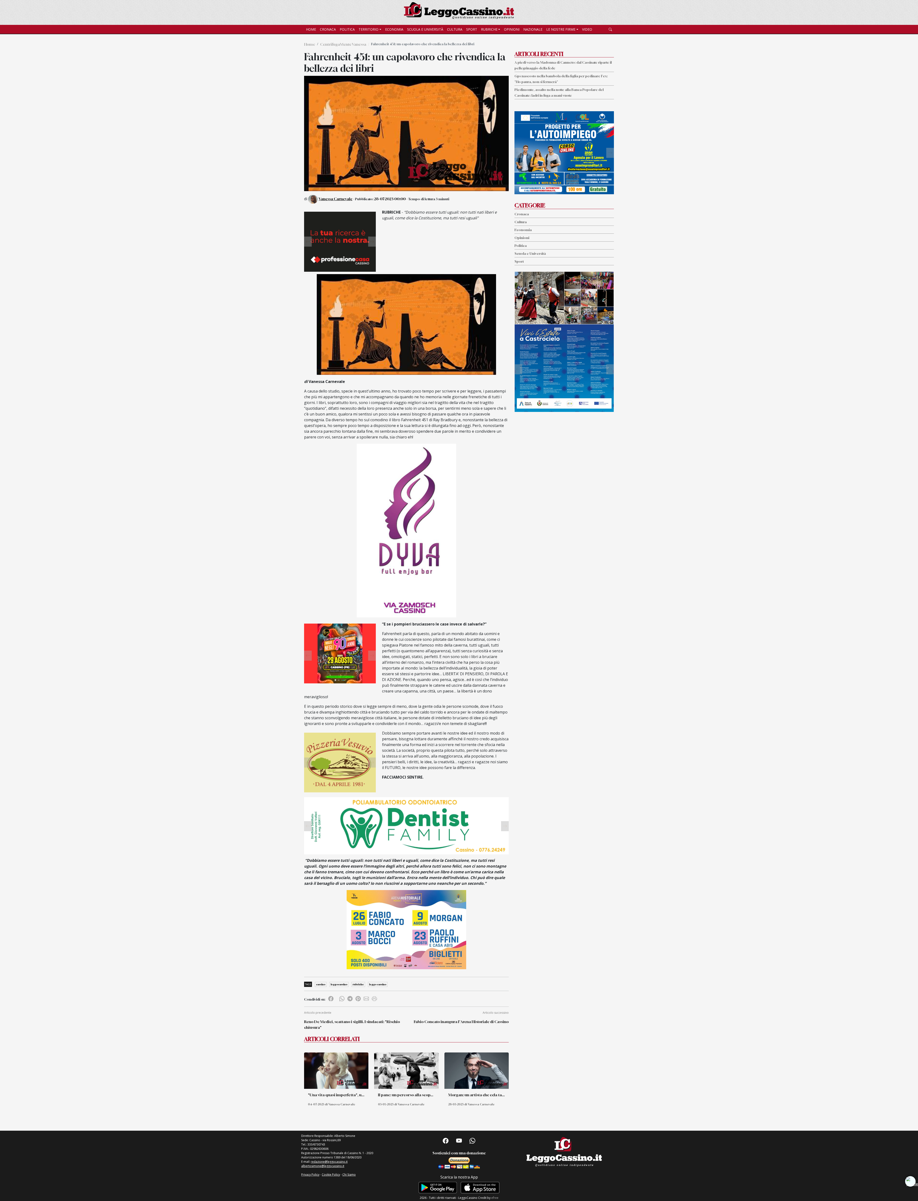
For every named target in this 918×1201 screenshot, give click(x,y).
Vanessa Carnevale (335, 198)
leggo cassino (377, 984)
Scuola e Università (425, 29)
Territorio (368, 29)
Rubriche (489, 29)
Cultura (454, 29)
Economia (394, 29)
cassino (320, 984)
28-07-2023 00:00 (390, 198)
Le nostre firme (560, 29)
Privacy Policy (310, 1175)
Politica (347, 29)
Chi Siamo (349, 1175)
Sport (471, 29)
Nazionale (532, 29)
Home (311, 29)
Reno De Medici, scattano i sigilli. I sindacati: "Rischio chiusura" (352, 1024)
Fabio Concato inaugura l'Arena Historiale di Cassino (461, 1021)
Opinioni (511, 29)
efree (494, 1198)
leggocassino (339, 984)
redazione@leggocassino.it (329, 1162)
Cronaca (328, 29)
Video (587, 29)
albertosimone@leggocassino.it (322, 1166)
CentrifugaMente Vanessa (343, 44)
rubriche (358, 984)
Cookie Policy (331, 1175)
